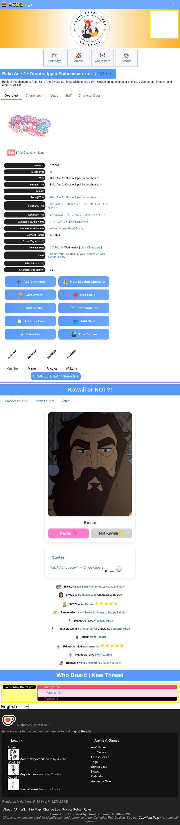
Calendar (97, 776)
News (95, 771)
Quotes (58, 557)
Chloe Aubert (93, 567)
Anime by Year (101, 781)
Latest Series (100, 757)
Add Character (27, 152)
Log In (29, 5)
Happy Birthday (114, 586)
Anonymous (52, 687)
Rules (88, 809)
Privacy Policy (71, 809)
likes (110, 571)
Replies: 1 (51, 698)
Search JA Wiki (96, 253)
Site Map (35, 809)
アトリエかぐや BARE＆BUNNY (69, 221)
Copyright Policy (150, 817)
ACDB (15, 4)
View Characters (90, 247)
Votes (54, 95)
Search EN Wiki (75, 253)
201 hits (105, 73)
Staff (68, 95)
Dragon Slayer (88, 628)
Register (87, 731)
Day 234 (13, 777)
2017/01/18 (57, 247)
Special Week (28, 789)
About (7, 809)
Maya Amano (28, 774)
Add (40, 241)
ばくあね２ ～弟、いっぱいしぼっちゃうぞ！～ (78, 214)
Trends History (56, 257)
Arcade (126, 61)
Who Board (71, 675)
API (16, 809)
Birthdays (54, 61)
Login (74, 731)
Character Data (89, 95)
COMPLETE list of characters (56, 376)
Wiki (23, 809)
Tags (94, 762)
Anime (78, 61)
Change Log (51, 809)
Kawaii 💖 (68, 533)
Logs (41, 152)
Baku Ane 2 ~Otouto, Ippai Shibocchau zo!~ (76, 197)
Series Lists (99, 766)
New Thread (108, 675)
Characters (102, 61)
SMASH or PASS (16, 401)
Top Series (98, 752)
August (12, 747)
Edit (11, 152)
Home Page (57, 253)
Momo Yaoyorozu (31, 759)
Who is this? (54, 692)
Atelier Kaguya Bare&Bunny (66, 228)
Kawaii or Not (45, 401)
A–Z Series (98, 747)
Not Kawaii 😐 (111, 533)
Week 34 (14, 762)
